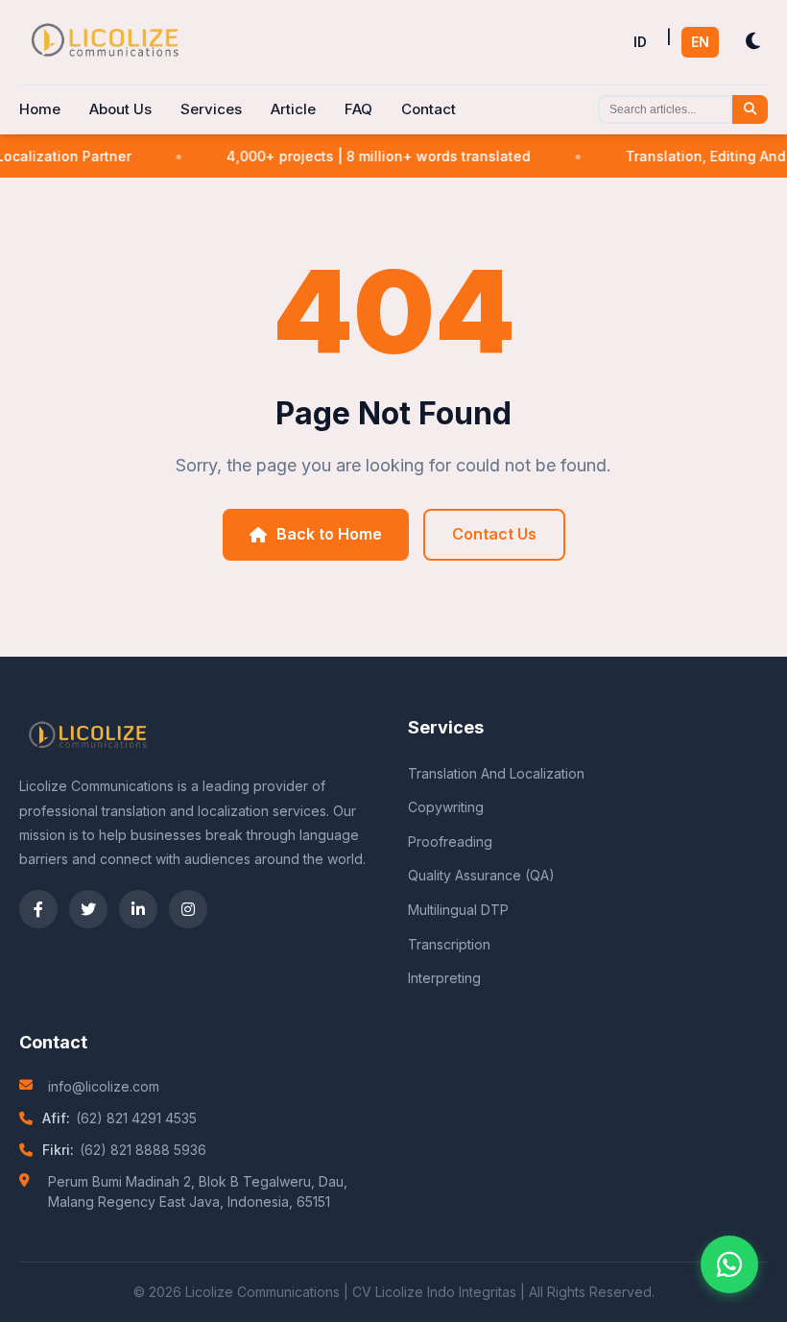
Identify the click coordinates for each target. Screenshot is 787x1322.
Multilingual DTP (458, 909)
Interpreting (444, 978)
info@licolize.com (103, 1086)
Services (211, 109)
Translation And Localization (496, 773)
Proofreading (450, 841)
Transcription (449, 944)
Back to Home (329, 533)
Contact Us (494, 533)
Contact (428, 109)
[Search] (750, 109)
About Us (120, 109)
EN (700, 42)
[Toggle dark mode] (753, 41)
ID (640, 42)
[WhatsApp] (729, 1264)
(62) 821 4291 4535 (136, 1118)
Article (293, 109)
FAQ (358, 109)
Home (39, 109)
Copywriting (446, 807)
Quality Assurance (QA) (481, 875)
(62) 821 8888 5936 (143, 1150)
